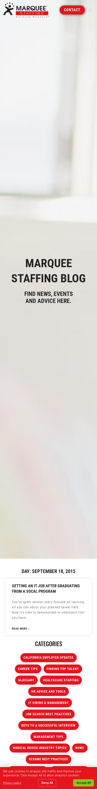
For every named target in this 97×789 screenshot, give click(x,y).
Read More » (21, 628)
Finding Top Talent (63, 669)
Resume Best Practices (48, 759)
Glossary (26, 680)
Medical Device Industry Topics (40, 748)
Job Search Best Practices (49, 714)
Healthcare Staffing (61, 680)
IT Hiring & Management (48, 703)
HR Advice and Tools (48, 691)
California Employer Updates (48, 657)
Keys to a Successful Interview (48, 725)
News (79, 748)
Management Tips (48, 737)
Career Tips (28, 669)
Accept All (83, 782)
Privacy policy (12, 782)
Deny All (47, 782)
